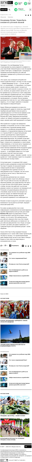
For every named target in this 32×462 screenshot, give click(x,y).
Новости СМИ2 (4, 294)
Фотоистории (4, 298)
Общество (3, 17)
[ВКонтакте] (26, 15)
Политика (10, 17)
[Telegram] (28, 15)
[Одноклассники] (31, 15)
